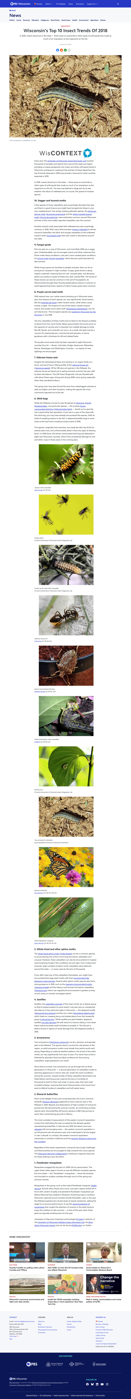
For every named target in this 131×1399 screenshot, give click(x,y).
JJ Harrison (38, 641)
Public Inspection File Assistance (82, 1395)
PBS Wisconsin (14, 1383)
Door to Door (100, 1327)
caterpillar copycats (54, 1004)
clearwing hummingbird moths (79, 984)
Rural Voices (55, 20)
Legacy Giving (100, 1335)
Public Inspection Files (61, 1395)
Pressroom (41, 1332)
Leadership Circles (102, 1332)
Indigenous (45, 20)
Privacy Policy (100, 1395)
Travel (69, 1330)
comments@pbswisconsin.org (24, 1321)
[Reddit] (61, 50)
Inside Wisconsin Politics (96, 1297)
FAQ (10, 1339)
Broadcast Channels (45, 1327)
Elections (13, 1265)
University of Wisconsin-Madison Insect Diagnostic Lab (61, 1222)
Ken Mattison (38, 893)
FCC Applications (45, 1395)
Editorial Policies (31, 1395)
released (38, 1129)
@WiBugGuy (76, 1225)
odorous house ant (80, 365)
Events (69, 1324)
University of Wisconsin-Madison (20, 1385)
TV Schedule (60, 4)
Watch (47, 4)
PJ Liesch (80, 1219)
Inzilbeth (37, 742)
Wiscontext (65, 26)
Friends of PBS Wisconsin (104, 1330)
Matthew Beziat (39, 691)
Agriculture (94, 20)
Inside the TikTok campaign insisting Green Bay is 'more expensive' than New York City (65, 1301)
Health (74, 20)
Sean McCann (39, 943)
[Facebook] (58, 50)
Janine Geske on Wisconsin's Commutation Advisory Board (99, 1269)
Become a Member (102, 1324)
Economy (26, 20)
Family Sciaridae (56, 258)
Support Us (91, 4)
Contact (13, 1317)
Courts (18, 20)
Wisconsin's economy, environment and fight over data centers (26, 1300)
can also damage (49, 1022)
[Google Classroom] (65, 50)
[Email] (69, 50)
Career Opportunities (74, 1321)
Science (103, 20)
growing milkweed (80, 229)
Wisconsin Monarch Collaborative (52, 1154)
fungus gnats (42, 258)
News (71, 4)
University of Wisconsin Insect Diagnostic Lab (66, 161)
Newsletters (71, 1327)
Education (80, 4)
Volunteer (99, 1341)
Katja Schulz (38, 490)
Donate (39, 4)
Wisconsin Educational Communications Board (47, 1383)
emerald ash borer (49, 303)
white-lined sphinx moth (48, 954)
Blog (39, 1324)
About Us (41, 1321)
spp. (41, 990)
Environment (84, 20)
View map (13, 1336)
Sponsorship (100, 1338)
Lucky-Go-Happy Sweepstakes (106, 1344)
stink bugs (80, 403)
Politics (12, 20)
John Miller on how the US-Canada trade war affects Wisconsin (65, 1269)
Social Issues (65, 20)
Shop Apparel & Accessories (47, 1330)
